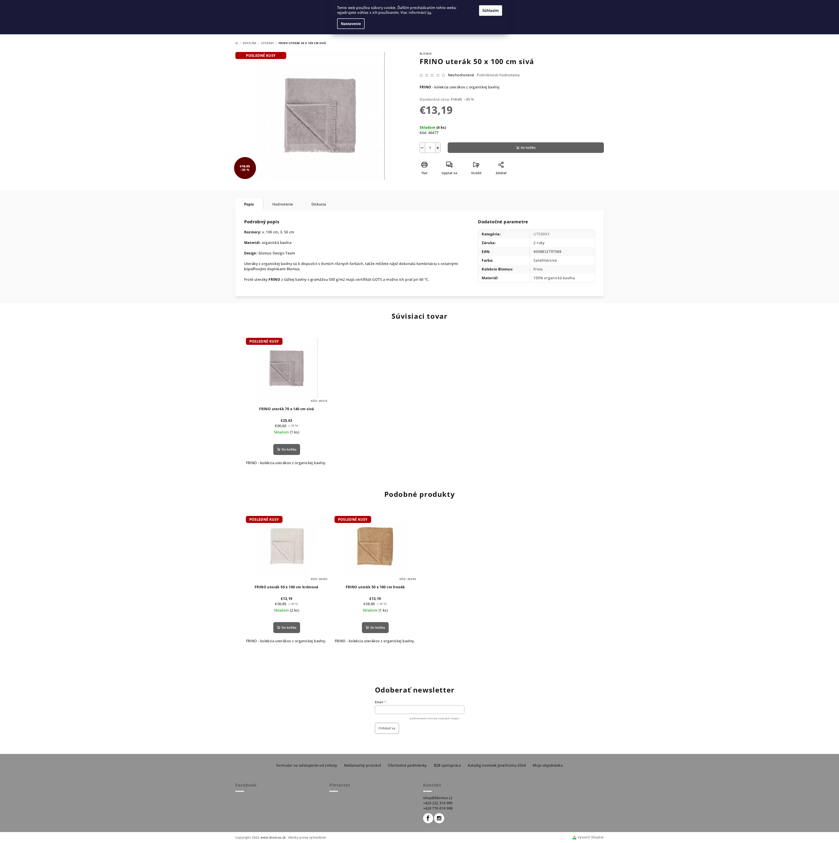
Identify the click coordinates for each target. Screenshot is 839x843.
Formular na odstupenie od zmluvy (306, 765)
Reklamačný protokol (362, 765)
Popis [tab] (249, 204)
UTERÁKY (541, 234)
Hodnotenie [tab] (282, 204)
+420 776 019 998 (438, 808)
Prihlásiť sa (387, 728)
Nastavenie (351, 23)
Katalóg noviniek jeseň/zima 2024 (497, 765)
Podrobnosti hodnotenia (498, 75)
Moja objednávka (548, 765)
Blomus (426, 53)
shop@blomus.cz (438, 797)
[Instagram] (439, 818)
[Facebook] (428, 818)
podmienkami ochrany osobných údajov (434, 718)
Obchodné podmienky (407, 765)
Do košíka (528, 147)
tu (429, 12)
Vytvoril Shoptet (591, 837)
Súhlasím (490, 10)
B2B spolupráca (447, 765)
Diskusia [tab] (318, 204)
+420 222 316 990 (438, 803)
